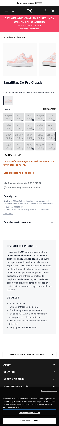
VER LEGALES (34, 29)
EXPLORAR (24, 29)
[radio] (8, 100)
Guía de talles (9, 155)
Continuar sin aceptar (49, 391)
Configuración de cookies (29, 412)
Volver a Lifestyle (16, 37)
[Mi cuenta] (46, 11)
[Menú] (6, 11)
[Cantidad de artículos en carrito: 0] (53, 11)
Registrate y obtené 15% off (27, 354)
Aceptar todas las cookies (29, 420)
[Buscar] (13, 11)
